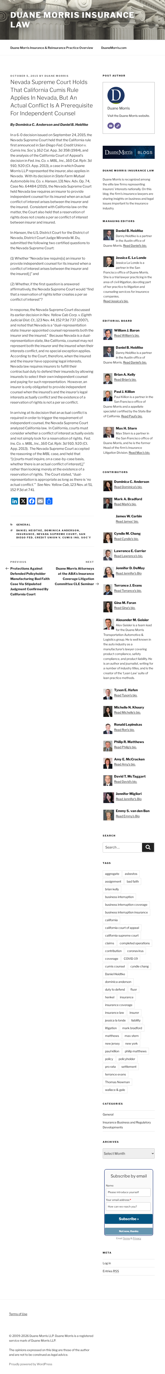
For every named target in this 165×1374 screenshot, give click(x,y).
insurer (134, 1012)
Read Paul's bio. (131, 416)
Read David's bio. (125, 781)
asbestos (131, 873)
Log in (107, 1263)
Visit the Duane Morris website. (128, 115)
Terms (126, 1238)
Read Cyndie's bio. (126, 539)
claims (109, 943)
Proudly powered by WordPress (30, 1364)
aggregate (112, 873)
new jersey (112, 1043)
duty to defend (115, 989)
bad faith (133, 881)
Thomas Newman (117, 1082)
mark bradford (132, 1028)
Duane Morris (56, 75)
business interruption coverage (126, 904)
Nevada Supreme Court (57, 534)
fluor (133, 989)
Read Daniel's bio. (135, 245)
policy (109, 1059)
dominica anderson (61, 530)
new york (131, 1043)
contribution (113, 951)
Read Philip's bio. (125, 747)
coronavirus (135, 951)
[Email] (110, 126)
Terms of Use (18, 1314)
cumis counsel (115, 966)
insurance (25, 534)
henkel (109, 997)
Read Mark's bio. (125, 504)
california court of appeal (122, 928)
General (23, 524)
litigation (111, 1028)
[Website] (118, 126)
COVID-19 (131, 958)
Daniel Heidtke (29, 530)
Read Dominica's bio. (128, 487)
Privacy (137, 1238)
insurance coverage (118, 1005)
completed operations (135, 943)
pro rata (110, 1066)
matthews (112, 1036)
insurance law (114, 1012)
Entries (111, 1271)
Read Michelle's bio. (127, 712)
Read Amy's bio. (125, 764)
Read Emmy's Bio (128, 816)
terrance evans (115, 1074)
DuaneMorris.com (114, 48)
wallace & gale (115, 1090)
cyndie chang (139, 966)
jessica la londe (115, 1020)
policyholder (127, 1059)
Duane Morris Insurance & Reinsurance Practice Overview (51, 48)
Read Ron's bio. (124, 729)
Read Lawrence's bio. (128, 556)
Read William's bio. (126, 335)
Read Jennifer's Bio (129, 573)
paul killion (112, 1051)
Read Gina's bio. (124, 608)
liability (136, 1020)
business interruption (119, 897)
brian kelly (112, 889)
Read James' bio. (127, 521)
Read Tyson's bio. (125, 695)
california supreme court (122, 935)
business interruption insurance (126, 912)
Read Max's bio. (139, 452)
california (111, 920)
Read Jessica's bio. (115, 301)
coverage (111, 958)
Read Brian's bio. (125, 379)
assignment (113, 881)
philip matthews (136, 1051)
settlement (128, 1066)
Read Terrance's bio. (128, 590)
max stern (132, 1036)
